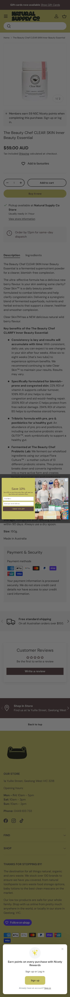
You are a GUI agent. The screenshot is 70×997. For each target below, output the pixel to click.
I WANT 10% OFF (18, 509)
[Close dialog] (66, 479)
